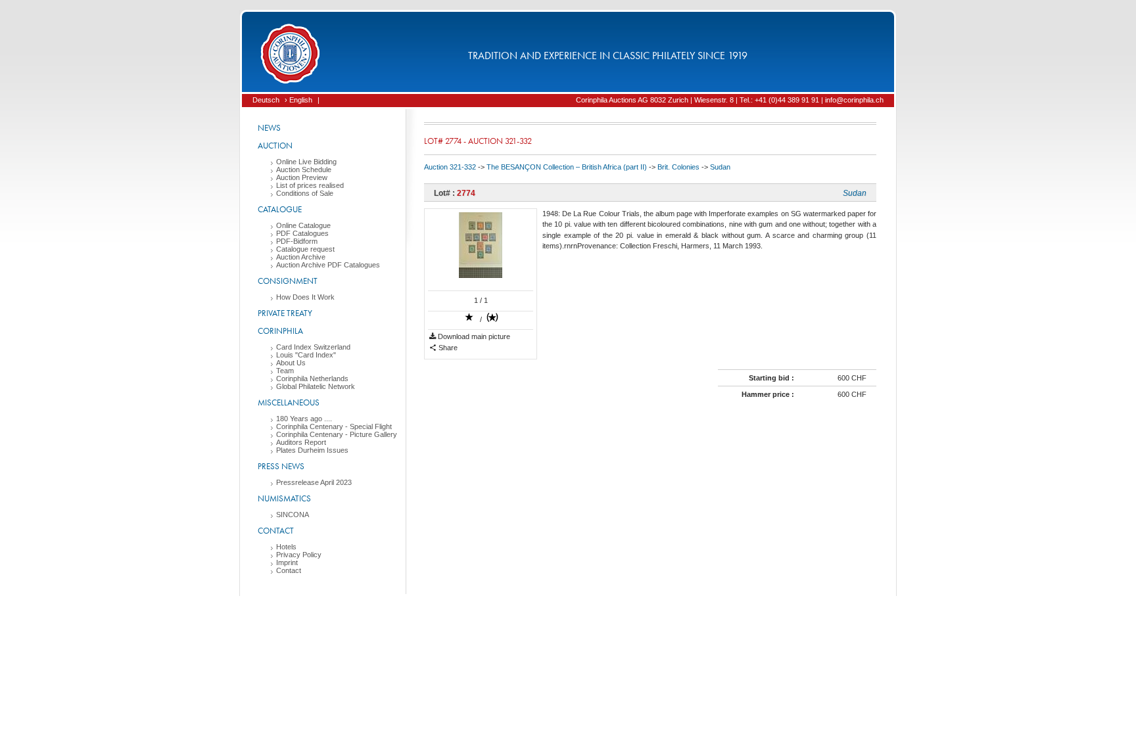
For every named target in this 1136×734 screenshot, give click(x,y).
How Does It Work (305, 297)
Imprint (287, 562)
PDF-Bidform (297, 241)
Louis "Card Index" (306, 355)
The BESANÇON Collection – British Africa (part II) (566, 167)
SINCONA (292, 514)
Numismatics (284, 498)
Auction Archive (300, 257)
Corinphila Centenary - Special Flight (334, 426)
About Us (291, 363)
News (269, 127)
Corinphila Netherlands (312, 378)
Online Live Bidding (306, 162)
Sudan (720, 167)
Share (447, 348)
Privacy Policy (298, 555)
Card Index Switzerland (313, 347)
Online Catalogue (303, 225)
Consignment (288, 281)
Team (285, 371)
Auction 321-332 (450, 167)
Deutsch (265, 100)
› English (298, 100)
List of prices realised (310, 185)
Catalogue (280, 209)
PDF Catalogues (302, 233)
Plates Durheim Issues (312, 450)
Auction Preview (301, 177)
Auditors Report (301, 442)
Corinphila (280, 330)
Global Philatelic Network (315, 386)
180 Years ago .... (304, 419)
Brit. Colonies (678, 167)
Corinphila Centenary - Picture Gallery (336, 434)
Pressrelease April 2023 (314, 482)
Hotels (286, 547)
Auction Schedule (303, 169)
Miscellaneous (289, 402)
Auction (275, 145)
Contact (276, 530)
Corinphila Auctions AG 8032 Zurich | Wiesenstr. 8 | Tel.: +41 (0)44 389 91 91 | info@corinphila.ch (730, 100)
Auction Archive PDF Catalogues (328, 265)
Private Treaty (285, 313)
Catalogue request (305, 249)
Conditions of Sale (304, 193)
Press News (281, 466)
